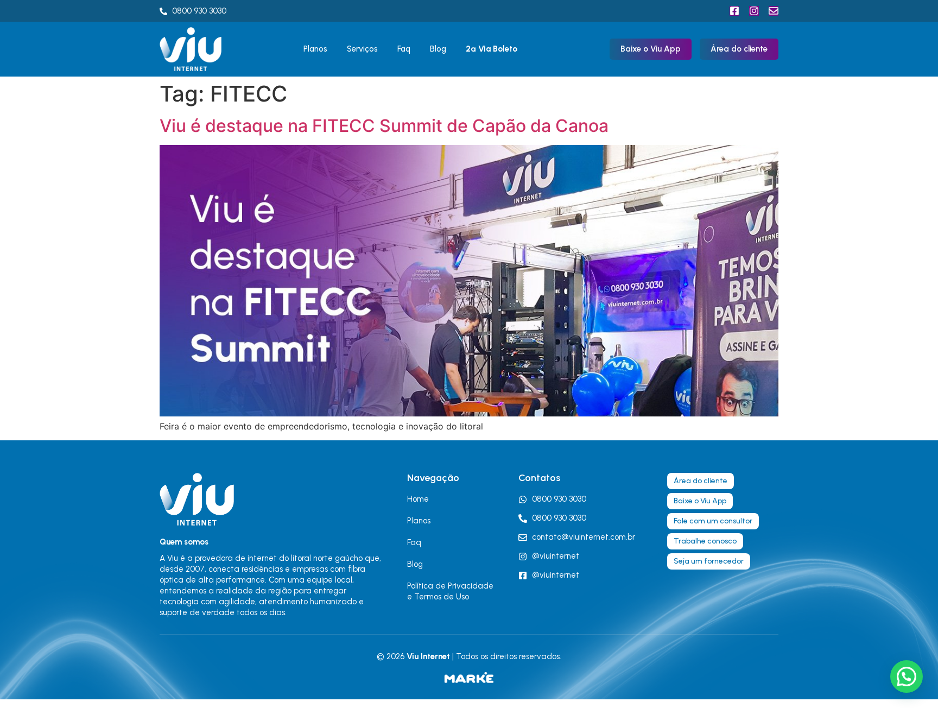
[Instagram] (754, 11)
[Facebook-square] (734, 11)
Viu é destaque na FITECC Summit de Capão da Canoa (384, 125)
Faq (403, 49)
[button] (906, 676)
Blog (438, 49)
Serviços (362, 49)
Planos (315, 49)
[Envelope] (773, 11)
